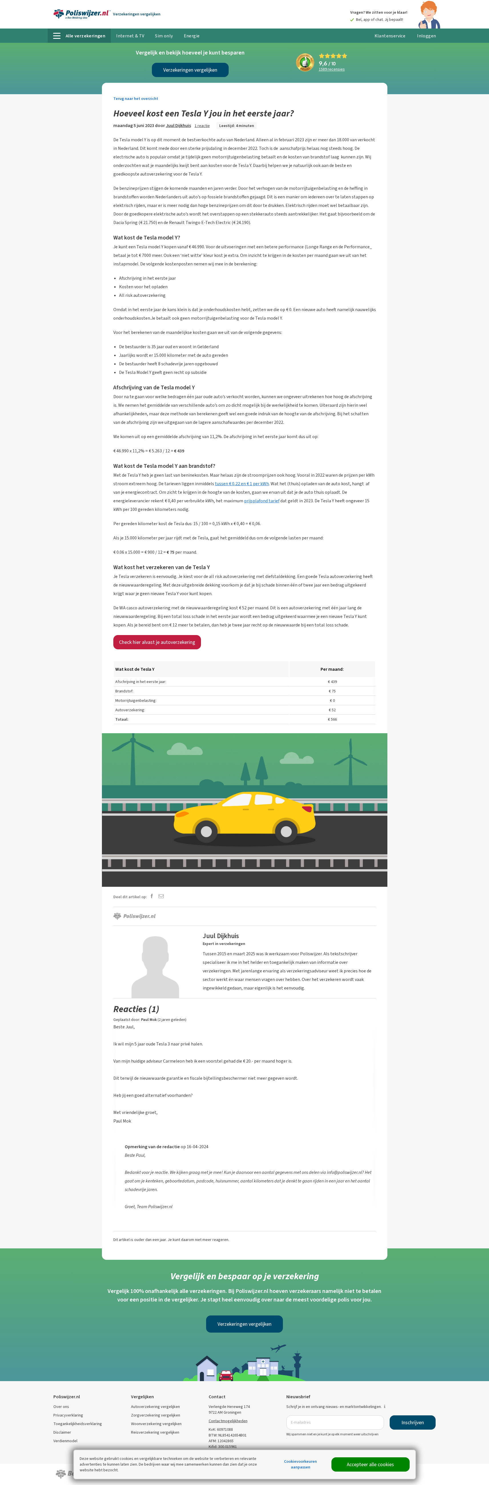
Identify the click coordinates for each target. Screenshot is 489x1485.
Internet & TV (130, 36)
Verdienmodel (65, 1441)
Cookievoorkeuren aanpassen (300, 1464)
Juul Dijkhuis (178, 125)
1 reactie (202, 125)
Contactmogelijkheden (228, 1421)
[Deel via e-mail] (161, 897)
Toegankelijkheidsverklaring (77, 1423)
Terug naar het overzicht (135, 98)
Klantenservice (390, 36)
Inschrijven (412, 1422)
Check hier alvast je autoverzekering (157, 642)
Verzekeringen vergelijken (190, 70)
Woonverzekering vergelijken (156, 1423)
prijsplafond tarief (261, 501)
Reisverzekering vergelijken (155, 1432)
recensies (332, 69)
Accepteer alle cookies (370, 1464)
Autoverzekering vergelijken (155, 1406)
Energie (192, 36)
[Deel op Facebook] (152, 897)
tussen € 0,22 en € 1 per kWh (242, 484)
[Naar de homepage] (82, 14)
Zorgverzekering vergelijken (155, 1415)
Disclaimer (62, 1432)
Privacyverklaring (68, 1415)
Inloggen (426, 36)
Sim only (164, 36)
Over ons (61, 1406)
